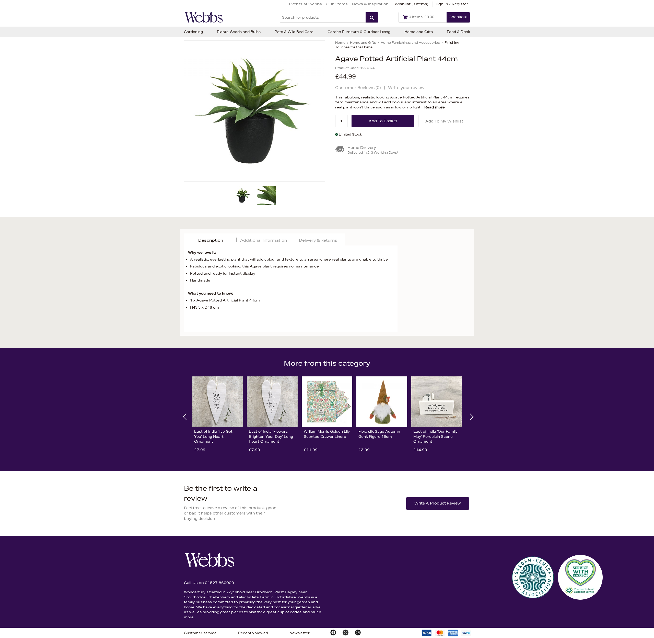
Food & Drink (458, 31)
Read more (434, 107)
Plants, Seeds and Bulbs (239, 31)
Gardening (193, 31)
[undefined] (254, 111)
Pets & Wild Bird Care (294, 31)
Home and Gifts (418, 31)
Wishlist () (411, 4)
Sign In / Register (451, 4)
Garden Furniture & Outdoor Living (359, 31)
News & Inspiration (370, 4)
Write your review (406, 87)
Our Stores (337, 4)
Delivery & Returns (318, 240)
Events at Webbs (305, 4)
